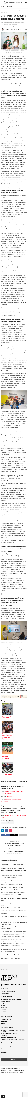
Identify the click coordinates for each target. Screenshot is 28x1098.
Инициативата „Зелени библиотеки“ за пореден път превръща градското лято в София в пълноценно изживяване (13, 894)
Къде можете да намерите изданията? (11, 999)
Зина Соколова (9, 29)
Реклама (3, 1011)
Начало (3, 10)
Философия (4, 1048)
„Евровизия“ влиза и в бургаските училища (12, 887)
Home (2, 6)
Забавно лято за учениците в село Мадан (11, 873)
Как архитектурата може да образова (10, 958)
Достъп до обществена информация (9, 1068)
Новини (7, 10)
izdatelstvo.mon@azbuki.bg (13, 799)
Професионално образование (9, 1042)
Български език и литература (9, 1033)
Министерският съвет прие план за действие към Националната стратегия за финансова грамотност (13, 911)
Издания (9, 6)
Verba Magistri (9, 820)
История (3, 1044)
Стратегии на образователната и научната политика (12, 1031)
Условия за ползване (6, 1070)
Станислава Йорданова (7, 823)
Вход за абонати (5, 1001)
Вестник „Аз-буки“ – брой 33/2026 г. (10, 889)
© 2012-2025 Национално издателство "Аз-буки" (12, 1072)
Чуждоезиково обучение (8, 1046)
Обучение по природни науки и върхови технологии (12, 1040)
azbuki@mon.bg (5, 801)
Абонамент (4, 1007)
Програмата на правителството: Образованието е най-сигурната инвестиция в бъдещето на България (14, 918)
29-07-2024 (18, 29)
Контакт (3, 1005)
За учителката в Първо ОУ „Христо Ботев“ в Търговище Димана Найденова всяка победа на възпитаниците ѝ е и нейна (13, 949)
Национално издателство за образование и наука (13, 3)
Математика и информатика (8, 1037)
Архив (3, 1023)
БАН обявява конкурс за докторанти (10, 903)
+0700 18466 (4, 988)
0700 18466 (10, 796)
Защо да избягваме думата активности (11, 880)
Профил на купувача (19, 1070)
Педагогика (4, 1035)
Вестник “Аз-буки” (6, 1019)
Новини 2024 (13, 10)
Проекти (3, 1009)
